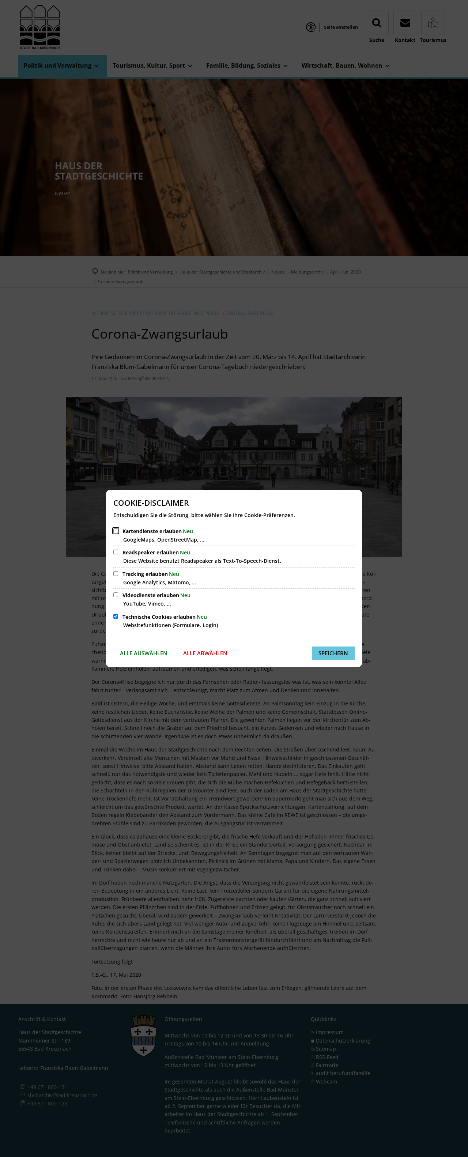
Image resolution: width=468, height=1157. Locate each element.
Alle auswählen (143, 653)
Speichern (333, 653)
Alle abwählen (205, 653)
